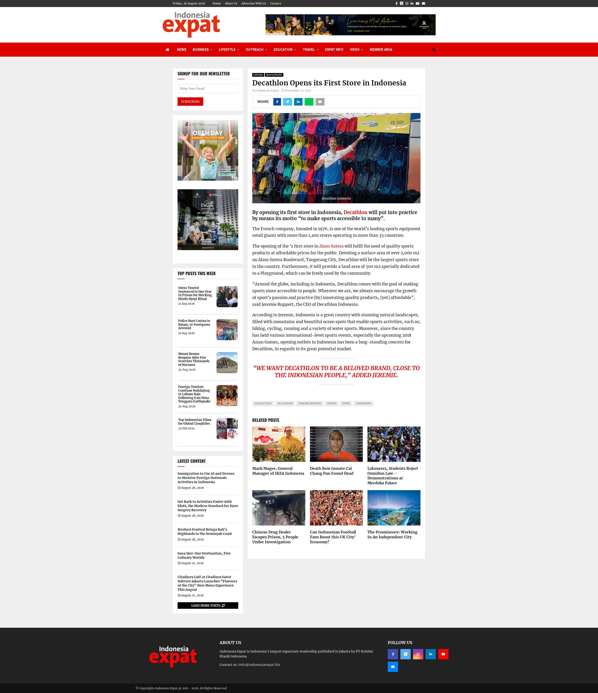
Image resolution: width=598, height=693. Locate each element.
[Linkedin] (431, 654)
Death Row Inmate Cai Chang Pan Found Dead (331, 471)
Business (201, 49)
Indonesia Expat (267, 90)
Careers (275, 3)
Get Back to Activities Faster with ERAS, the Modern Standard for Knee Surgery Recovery (208, 506)
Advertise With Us (253, 3)
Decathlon (355, 212)
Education (283, 49)
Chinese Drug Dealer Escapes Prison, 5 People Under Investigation (275, 537)
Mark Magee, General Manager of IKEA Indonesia (278, 471)
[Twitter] (405, 654)
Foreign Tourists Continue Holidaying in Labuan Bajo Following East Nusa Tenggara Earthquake (194, 394)
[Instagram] (418, 654)
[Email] (393, 667)
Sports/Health (274, 74)
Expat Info (334, 49)
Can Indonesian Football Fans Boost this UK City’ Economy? (333, 537)
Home (217, 3)
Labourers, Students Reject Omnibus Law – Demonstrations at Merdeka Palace (392, 475)
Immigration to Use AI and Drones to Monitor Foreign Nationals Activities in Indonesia (206, 477)
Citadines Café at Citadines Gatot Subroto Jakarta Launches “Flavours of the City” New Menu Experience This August (207, 583)
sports (331, 403)
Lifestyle (227, 49)
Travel (309, 49)
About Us (231, 3)
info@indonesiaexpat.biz (259, 665)
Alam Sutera (331, 246)
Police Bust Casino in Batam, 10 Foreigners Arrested (194, 324)
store (346, 403)
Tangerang (363, 403)
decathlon (285, 403)
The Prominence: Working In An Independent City (392, 534)
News (181, 49)
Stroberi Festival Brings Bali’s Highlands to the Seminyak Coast (205, 531)
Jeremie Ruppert (310, 403)
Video (355, 49)
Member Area (381, 49)
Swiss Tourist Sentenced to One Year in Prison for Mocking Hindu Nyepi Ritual (195, 293)
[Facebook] (393, 654)
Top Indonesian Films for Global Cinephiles (194, 421)
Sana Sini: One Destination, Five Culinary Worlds (204, 555)
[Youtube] (443, 654)
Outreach (254, 49)
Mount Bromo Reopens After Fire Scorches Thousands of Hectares (194, 359)
